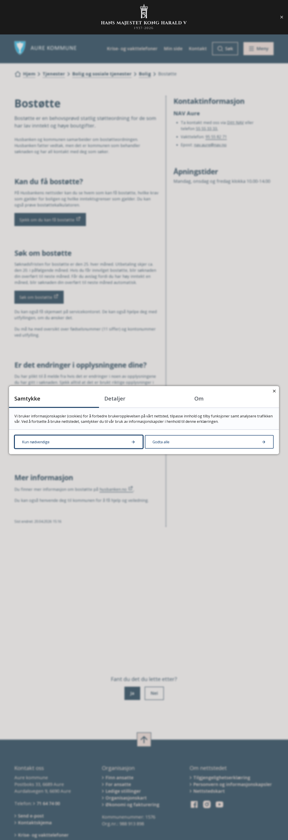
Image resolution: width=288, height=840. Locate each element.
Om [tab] (199, 398)
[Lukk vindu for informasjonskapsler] (274, 390)
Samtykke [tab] (27, 398)
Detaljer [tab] (114, 398)
